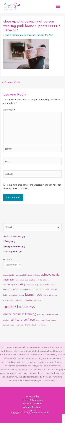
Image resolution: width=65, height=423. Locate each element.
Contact (33, 410)
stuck (54, 320)
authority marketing (14, 284)
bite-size (30, 285)
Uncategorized (10, 251)
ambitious (20, 280)
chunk (52, 285)
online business (19, 306)
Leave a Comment (12, 34)
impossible (13, 295)
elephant (38, 289)
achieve (37, 275)
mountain (28, 300)
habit (5, 295)
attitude (46, 280)
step (37, 320)
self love (29, 319)
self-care (16, 319)
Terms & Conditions (32, 399)
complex (6, 289)
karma (21, 295)
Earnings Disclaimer (32, 403)
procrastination (52, 314)
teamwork (20, 325)
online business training (19, 314)
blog (36, 285)
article (39, 280)
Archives (7, 259)
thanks (27, 325)
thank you (36, 325)
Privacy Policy (32, 396)
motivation (19, 300)
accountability (9, 275)
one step (37, 300)
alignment (9, 279)
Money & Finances (12, 246)
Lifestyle (7, 241)
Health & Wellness (12, 236)
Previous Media (11, 82)
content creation (26, 289)
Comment (9, 109)
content (15, 289)
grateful (46, 289)
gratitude (54, 289)
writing (43, 325)
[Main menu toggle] (58, 6)
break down (44, 285)
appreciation (30, 280)
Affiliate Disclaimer (32, 406)
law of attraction (50, 295)
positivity (40, 314)
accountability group (24, 275)
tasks (12, 325)
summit (6, 325)
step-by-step (45, 320)
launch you (33, 294)
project (6, 320)
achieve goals (50, 274)
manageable (8, 300)
